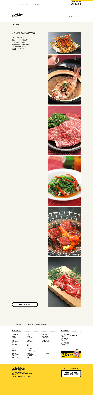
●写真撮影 (63, 340)
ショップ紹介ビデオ (31, 354)
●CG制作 (63, 344)
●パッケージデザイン (46, 353)
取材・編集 (14, 342)
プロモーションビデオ (31, 351)
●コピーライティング (65, 339)
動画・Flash (14, 344)
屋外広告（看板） (16, 354)
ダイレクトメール (31, 344)
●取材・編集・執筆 (65, 338)
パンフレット (30, 337)
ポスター (14, 350)
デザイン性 (14, 340)
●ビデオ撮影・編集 (65, 342)
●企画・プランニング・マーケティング (69, 335)
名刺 (28, 345)
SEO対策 (14, 337)
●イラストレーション (65, 343)
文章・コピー (15, 341)
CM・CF (29, 350)
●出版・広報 (44, 334)
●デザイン (63, 336)
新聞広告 (14, 353)
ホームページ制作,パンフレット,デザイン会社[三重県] (21, 324)
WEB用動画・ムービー (32, 355)
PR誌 (43, 338)
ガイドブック (30, 341)
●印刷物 (28, 334)
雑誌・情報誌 (45, 336)
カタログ (29, 342)
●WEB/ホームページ (16, 334)
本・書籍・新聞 (45, 341)
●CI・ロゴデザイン (46, 346)
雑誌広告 (14, 352)
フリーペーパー (45, 337)
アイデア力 (14, 338)
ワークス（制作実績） (36, 324)
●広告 (13, 348)
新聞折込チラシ (15, 355)
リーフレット (30, 338)
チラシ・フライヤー (31, 340)
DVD (28, 357)
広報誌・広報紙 (45, 340)
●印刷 (62, 346)
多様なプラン (15, 336)
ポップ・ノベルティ (16, 357)
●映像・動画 (29, 348)
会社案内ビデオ (30, 353)
